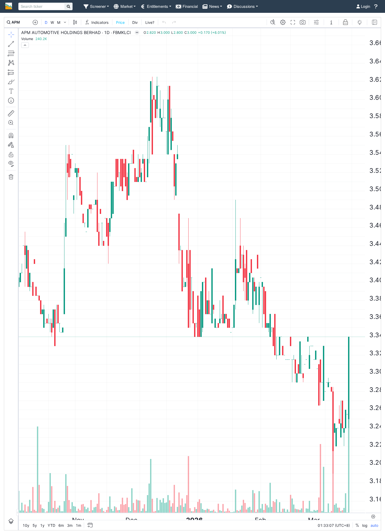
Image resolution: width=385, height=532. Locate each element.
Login (365, 6)
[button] (96, 6)
